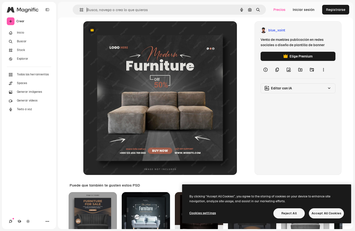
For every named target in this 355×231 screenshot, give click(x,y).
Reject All (289, 213)
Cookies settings (202, 213)
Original (114, 30)
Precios (279, 9)
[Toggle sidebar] (47, 10)
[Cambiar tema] (28, 221)
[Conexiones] (10, 221)
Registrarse (335, 9)
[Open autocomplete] (79, 10)
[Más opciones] (323, 69)
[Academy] (19, 221)
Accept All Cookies (326, 213)
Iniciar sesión (303, 9)
